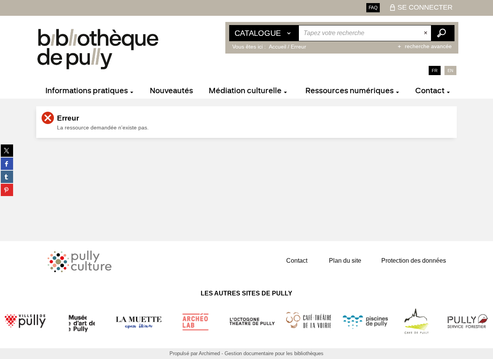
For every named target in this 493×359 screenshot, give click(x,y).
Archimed (209, 353)
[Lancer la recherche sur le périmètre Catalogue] (442, 33)
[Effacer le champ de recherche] (426, 33)
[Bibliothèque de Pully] (97, 49)
